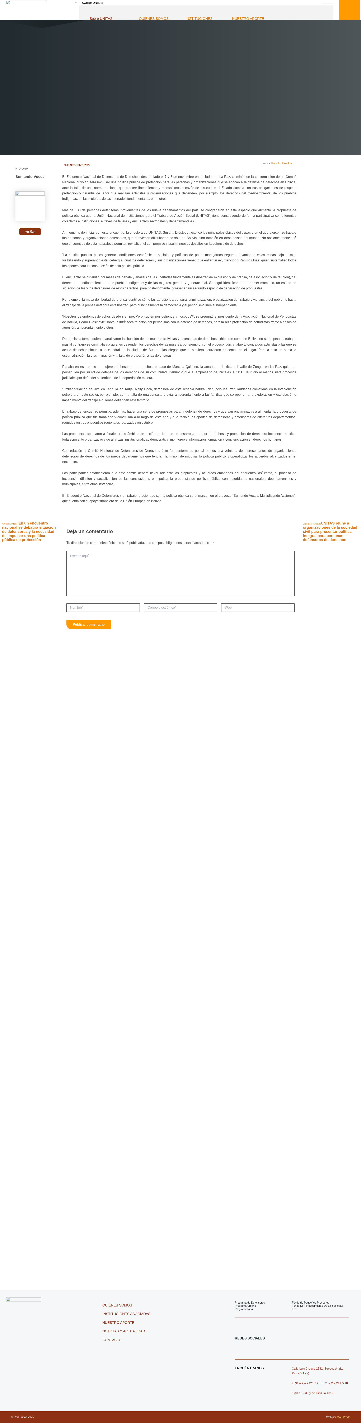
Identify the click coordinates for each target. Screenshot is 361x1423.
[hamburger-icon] (327, 1)
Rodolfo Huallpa (281, 163)
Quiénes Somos (154, 18)
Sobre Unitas (92, 2)
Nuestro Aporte (248, 18)
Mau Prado (343, 1417)
